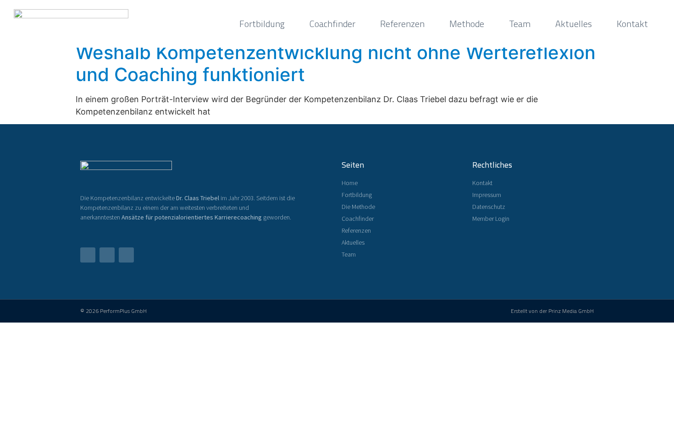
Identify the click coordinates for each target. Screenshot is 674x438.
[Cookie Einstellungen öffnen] (20, 426)
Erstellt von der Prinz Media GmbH (552, 311)
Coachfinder (332, 23)
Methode (466, 23)
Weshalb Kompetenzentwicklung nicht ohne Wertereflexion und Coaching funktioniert (336, 63)
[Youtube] (107, 255)
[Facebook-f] (87, 255)
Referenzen (402, 23)
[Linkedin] (126, 255)
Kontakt (632, 23)
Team (519, 23)
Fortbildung (262, 23)
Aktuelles (573, 23)
